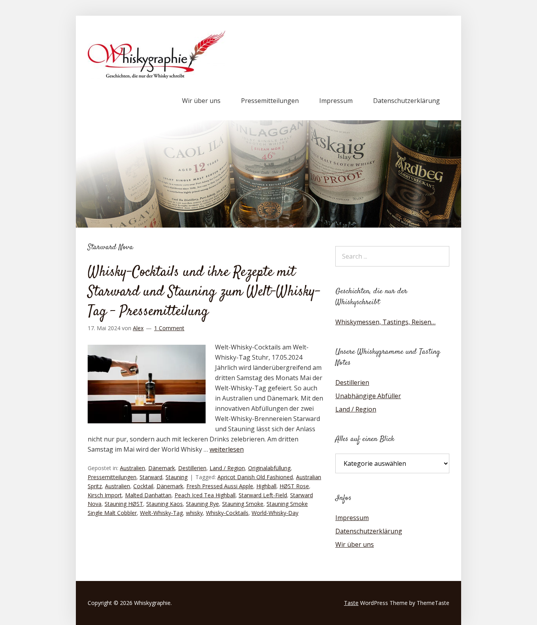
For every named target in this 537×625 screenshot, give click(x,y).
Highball (266, 486)
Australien (132, 468)
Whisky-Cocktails (227, 513)
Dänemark (161, 468)
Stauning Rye (202, 503)
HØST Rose (294, 486)
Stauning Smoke (242, 503)
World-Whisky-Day (275, 513)
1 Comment (169, 328)
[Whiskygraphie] (156, 76)
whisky (194, 513)
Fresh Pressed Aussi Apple (219, 486)
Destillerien (192, 468)
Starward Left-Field (263, 495)
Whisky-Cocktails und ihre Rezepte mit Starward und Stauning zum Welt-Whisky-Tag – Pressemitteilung (204, 292)
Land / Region (227, 468)
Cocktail (143, 486)
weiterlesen (227, 449)
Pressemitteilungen (270, 100)
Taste (351, 603)
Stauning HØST (124, 503)
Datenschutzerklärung (406, 100)
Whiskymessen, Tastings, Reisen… (385, 322)
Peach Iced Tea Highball (205, 495)
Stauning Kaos (164, 503)
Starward (151, 477)
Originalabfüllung (269, 468)
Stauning (177, 477)
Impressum (336, 100)
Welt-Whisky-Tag (161, 513)
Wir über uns (201, 100)
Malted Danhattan (148, 495)
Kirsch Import (105, 495)
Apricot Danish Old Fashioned (255, 477)
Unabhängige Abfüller (368, 396)
